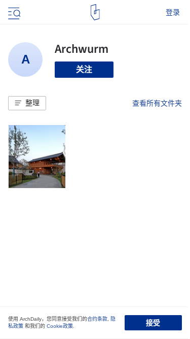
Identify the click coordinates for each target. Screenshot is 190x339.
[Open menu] (13, 12)
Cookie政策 (60, 326)
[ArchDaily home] (95, 12)
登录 (173, 12)
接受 (153, 323)
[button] (27, 103)
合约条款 (97, 319)
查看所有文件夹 (157, 103)
